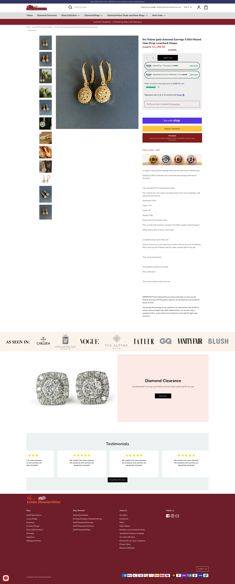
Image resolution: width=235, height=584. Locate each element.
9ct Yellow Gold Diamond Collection (42, 27)
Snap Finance (125, 526)
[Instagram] (172, 515)
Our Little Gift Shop (127, 537)
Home (30, 15)
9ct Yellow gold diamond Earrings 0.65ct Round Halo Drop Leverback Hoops (76, 27)
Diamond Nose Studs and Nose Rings (126, 15)
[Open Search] (70, 7)
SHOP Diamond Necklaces (83, 526)
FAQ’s (122, 522)
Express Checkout (172, 128)
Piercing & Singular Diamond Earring (87, 519)
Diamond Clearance (47, 15)
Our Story (123, 515)
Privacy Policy (125, 544)
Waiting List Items (33, 541)
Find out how (175, 104)
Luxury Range (31, 519)
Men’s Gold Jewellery (34, 530)
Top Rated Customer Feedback (132, 533)
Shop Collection (69, 15)
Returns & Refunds (127, 548)
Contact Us (124, 519)
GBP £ (186, 7)
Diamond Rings (92, 15)
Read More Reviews (117, 480)
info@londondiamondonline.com (168, 7)
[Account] (199, 6)
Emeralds (30, 533)
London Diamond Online (44, 577)
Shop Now (163, 396)
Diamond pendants (80, 515)
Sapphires (30, 537)
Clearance (30, 522)
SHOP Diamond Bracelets (83, 522)
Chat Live (145, 7)
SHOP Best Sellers (33, 515)
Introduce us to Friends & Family (132, 530)
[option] (117, 22)
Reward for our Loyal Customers (132, 541)
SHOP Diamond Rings (81, 530)
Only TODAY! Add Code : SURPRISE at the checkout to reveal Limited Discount (117, 2)
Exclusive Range (32, 526)
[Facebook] (167, 515)
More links (157, 15)
